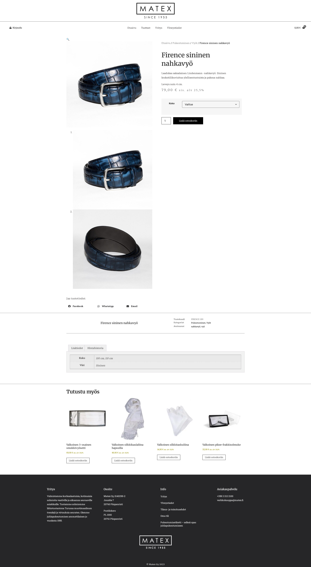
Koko (172, 103)
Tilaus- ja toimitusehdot (173, 509)
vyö (203, 326)
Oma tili (165, 515)
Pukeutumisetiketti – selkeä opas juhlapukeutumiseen (178, 524)
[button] (67, 39)
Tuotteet (145, 27)
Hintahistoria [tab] (95, 348)
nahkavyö (195, 326)
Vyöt (194, 43)
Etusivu (131, 27)
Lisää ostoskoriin (188, 120)
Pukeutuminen (181, 43)
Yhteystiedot (174, 27)
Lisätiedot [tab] (77, 348)
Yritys (158, 27)
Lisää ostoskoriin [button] (78, 460)
